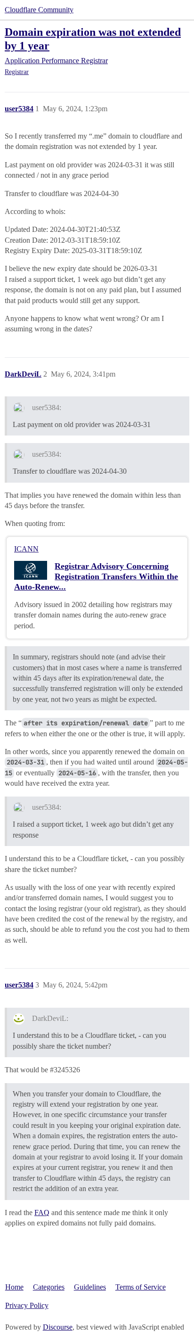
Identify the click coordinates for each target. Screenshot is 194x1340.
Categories (49, 1287)
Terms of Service (140, 1287)
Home (14, 1287)
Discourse (58, 1327)
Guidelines (90, 1287)
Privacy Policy (26, 1305)
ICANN (26, 549)
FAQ (41, 1212)
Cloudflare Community (39, 10)
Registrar (17, 71)
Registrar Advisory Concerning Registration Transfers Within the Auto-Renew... (96, 576)
